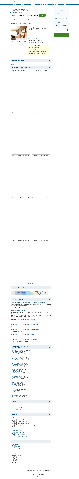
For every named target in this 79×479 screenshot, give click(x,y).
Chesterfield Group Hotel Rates (18, 407)
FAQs (23, 19)
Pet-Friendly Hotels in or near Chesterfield (20, 405)
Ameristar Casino (15, 383)
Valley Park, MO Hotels (16, 461)
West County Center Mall (16, 369)
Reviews (12, 19)
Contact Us (64, 4)
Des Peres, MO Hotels (16, 457)
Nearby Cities (44, 19)
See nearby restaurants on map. (34, 38)
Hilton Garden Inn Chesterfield (17, 430)
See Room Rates (61, 35)
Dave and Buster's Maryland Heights (18, 379)
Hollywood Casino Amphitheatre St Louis (19, 375)
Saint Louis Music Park (16, 373)
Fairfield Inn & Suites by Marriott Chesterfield (20, 423)
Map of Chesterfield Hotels (17, 409)
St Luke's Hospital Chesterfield (17, 357)
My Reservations (55, 4)
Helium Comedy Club (16, 394)
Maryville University (15, 356)
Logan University (15, 352)
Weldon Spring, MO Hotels (17, 455)
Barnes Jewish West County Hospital (19, 362)
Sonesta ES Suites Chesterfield (18, 419)
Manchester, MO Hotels (16, 446)
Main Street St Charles (16, 384)
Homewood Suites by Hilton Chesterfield (19, 421)
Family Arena (14, 371)
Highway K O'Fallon (15, 382)
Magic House (14, 390)
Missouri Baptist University (17, 363)
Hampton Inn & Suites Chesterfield (18, 434)
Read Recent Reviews (39, 43)
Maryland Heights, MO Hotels (17, 464)
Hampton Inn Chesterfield (16, 417)
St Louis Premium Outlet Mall (17, 364)
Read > (42, 40)
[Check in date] (15, 15)
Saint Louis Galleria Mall (16, 395)
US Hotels (14, 4)
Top (49, 60)
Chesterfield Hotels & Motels (17, 403)
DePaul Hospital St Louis (16, 388)
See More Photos (31, 283)
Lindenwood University (16, 389)
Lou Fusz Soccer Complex (17, 360)
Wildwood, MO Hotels (16, 453)
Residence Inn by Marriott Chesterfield (19, 432)
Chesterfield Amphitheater (16, 351)
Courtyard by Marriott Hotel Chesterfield (19, 436)
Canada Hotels (23, 4)
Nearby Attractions (29, 19)
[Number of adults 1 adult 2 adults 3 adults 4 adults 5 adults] (35, 15)
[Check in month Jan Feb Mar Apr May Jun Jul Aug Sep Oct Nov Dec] (13, 13)
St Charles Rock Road (16, 391)
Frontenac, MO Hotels (16, 459)
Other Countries (32, 4)
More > (12, 64)
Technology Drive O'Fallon (17, 385)
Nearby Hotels (37, 19)
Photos (16, 19)
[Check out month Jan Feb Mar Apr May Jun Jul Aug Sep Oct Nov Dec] (21, 13)
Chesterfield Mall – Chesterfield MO (18, 350)
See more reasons (59, 30)
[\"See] (67, 30)
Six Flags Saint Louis (16, 396)
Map (20, 19)
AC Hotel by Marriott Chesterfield (18, 428)
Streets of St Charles (15, 378)
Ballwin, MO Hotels (15, 444)
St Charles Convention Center (17, 377)
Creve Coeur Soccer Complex (17, 365)
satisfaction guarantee (36, 51)
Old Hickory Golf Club (16, 372)
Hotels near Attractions (44, 4)
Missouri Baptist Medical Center (18, 366)
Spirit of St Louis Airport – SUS (17, 358)
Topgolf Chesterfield (15, 353)
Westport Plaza (14, 370)
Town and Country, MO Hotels (17, 448)
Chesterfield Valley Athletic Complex (18, 359)
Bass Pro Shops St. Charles (17, 381)
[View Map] (29, 294)
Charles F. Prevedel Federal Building (19, 392)
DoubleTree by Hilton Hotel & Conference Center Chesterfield (23, 425)
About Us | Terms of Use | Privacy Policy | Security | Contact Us (40, 476)
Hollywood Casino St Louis (17, 376)
